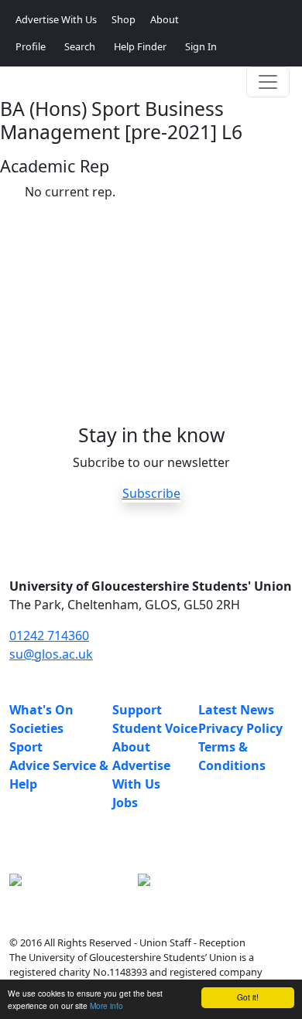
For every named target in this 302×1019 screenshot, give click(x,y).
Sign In (201, 46)
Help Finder (140, 46)
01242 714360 (49, 635)
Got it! (248, 997)
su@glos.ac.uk (51, 654)
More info (106, 1005)
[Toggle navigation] (268, 81)
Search (79, 46)
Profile (30, 46)
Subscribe (151, 493)
